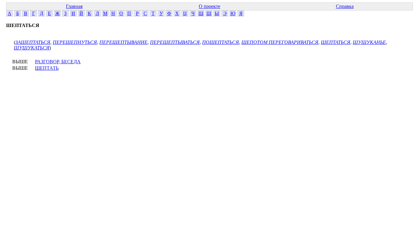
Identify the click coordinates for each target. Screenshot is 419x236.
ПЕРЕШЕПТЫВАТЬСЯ (175, 42)
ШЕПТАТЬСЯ (335, 42)
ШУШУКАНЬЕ (369, 42)
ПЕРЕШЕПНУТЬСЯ (75, 42)
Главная (74, 6)
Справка (345, 6)
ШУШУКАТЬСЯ (31, 47)
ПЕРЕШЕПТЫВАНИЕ (123, 42)
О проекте (209, 6)
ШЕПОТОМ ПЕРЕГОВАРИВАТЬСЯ (279, 42)
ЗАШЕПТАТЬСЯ (32, 42)
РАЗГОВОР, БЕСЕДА (58, 61)
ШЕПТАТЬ (47, 68)
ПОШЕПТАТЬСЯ (220, 42)
